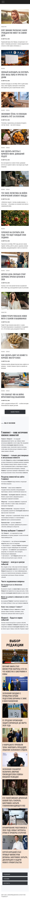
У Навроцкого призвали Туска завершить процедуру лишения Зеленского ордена (14, 747)
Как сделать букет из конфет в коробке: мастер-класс (14, 356)
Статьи (7, 110)
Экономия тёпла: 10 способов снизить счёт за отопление (14, 115)
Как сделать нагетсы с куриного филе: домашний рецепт (12, 154)
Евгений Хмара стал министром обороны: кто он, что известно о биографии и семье (14, 670)
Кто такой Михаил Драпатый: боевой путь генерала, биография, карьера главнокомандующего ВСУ (14, 801)
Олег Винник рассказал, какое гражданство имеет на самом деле (14, 33)
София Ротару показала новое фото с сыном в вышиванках (14, 317)
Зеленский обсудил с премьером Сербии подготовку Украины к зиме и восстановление (14, 697)
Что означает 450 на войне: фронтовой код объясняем (13, 395)
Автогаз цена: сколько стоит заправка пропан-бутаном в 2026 (13, 277)
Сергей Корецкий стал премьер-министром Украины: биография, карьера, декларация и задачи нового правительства (15, 857)
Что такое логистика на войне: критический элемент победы (14, 194)
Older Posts (15, 412)
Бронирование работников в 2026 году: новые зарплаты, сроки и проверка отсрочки (14, 830)
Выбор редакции (15, 643)
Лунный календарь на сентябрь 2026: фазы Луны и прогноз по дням (15, 75)
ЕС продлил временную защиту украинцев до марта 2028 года (14, 723)
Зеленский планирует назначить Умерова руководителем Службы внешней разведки (12, 773)
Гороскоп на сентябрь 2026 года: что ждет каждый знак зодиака (13, 235)
